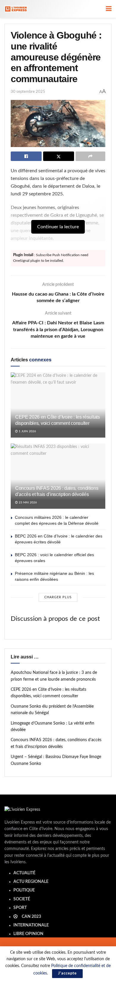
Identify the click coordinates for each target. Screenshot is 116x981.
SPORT (20, 908)
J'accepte (67, 973)
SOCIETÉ (21, 899)
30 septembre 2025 (28, 92)
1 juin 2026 (27, 431)
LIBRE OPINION (28, 934)
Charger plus (58, 597)
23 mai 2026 (27, 502)
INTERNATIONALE (31, 925)
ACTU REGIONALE (30, 882)
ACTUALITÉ (24, 873)
